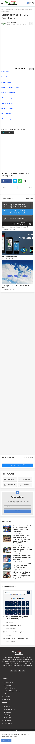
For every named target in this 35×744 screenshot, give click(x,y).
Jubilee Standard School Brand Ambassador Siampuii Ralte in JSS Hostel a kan (22, 528)
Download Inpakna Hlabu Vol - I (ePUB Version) (15, 286)
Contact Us (8, 724)
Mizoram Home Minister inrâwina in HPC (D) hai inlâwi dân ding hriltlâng (21, 574)
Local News (7, 685)
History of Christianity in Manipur (17, 632)
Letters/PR (7, 697)
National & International (12, 691)
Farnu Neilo (5, 77)
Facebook (8, 181)
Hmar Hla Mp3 (24, 173)
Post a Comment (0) (17, 465)
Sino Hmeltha (6, 114)
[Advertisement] (17, 45)
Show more (29, 198)
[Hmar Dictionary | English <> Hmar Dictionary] (17, 602)
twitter (26, 484)
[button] (33, 3)
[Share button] (25, 181)
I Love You (5, 72)
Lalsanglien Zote (11, 9)
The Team (7, 712)
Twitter (15, 181)
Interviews (7, 694)
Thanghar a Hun (7, 103)
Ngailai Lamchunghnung (10, 87)
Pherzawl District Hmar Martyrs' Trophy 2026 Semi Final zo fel (22, 549)
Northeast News (9, 688)
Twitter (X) (7, 718)
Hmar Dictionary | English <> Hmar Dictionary (17, 618)
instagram (11, 484)
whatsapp (26, 479)
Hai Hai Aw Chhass (8, 93)
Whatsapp (20, 181)
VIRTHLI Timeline (9, 709)
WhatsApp (7, 715)
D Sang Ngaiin (6, 82)
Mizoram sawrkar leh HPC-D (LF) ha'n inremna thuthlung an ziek (22, 565)
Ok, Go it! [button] (6, 740)
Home (3, 9)
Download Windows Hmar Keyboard (15, 227)
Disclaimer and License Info (15, 625)
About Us (7, 706)
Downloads (13, 173)
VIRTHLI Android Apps (9, 256)
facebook (11, 479)
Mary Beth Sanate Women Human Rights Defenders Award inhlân (22, 557)
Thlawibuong (6, 119)
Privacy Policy (20, 731)
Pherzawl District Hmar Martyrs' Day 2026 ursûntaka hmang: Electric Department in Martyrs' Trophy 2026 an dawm (22, 539)
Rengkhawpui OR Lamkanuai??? (17, 638)
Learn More (13, 736)
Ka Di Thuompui (7, 108)
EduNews (7, 700)
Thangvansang (6, 98)
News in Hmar (8, 682)
